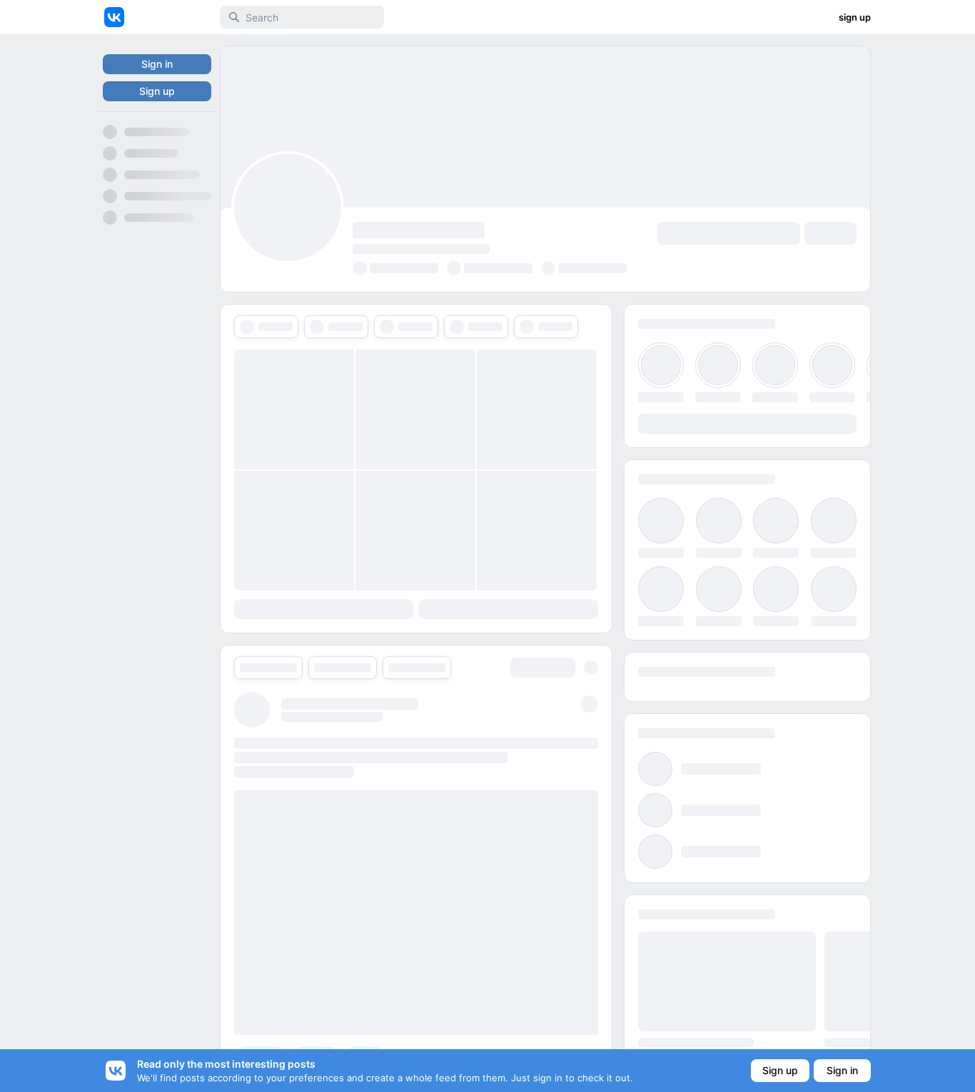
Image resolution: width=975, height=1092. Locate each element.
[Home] (114, 17)
